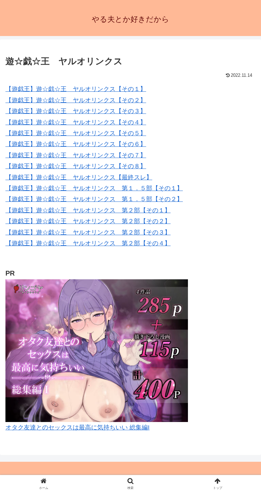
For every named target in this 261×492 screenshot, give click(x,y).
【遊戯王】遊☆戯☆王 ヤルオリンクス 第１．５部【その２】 (94, 199)
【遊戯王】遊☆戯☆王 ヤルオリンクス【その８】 (75, 166)
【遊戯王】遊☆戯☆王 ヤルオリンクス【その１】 (75, 89)
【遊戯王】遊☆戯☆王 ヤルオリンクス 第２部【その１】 (88, 210)
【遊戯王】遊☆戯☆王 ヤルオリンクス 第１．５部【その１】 (94, 188)
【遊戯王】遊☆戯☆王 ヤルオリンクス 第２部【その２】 (88, 221)
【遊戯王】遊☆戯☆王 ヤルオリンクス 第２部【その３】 (88, 232)
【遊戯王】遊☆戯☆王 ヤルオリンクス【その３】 (75, 111)
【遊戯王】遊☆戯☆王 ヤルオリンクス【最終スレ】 (78, 177)
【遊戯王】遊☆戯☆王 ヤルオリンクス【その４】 (75, 122)
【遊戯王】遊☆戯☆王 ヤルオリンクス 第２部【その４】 (88, 243)
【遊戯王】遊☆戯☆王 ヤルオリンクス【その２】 (75, 100)
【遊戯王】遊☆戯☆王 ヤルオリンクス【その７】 (75, 155)
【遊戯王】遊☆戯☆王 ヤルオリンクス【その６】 (75, 144)
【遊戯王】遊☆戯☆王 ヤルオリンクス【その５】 (75, 133)
